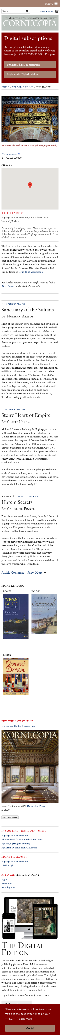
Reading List (8, 887)
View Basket (46, 11)
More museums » (14, 856)
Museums (7, 883)
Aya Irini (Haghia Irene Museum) (20, 847)
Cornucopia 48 (13, 304)
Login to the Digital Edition (22, 74)
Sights (5, 879)
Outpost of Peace (36, 806)
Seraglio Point (22, 87)
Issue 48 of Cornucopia (31, 271)
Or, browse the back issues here (19, 725)
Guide (5, 87)
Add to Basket (10, 817)
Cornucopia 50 (13, 409)
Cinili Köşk (8, 865)
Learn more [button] (24, 1018)
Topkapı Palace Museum (15, 835)
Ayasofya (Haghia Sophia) (16, 843)
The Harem (8, 286)
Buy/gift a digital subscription (23, 64)
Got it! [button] (30, 1028)
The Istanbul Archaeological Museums (22, 839)
